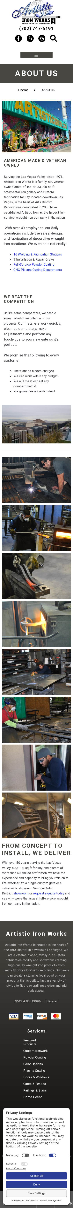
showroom (21, 893)
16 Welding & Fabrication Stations (37, 254)
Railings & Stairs (35, 1090)
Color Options (33, 1064)
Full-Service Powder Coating (34, 264)
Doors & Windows (36, 1077)
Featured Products (30, 1042)
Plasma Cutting (34, 1070)
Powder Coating (34, 1057)
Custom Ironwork (35, 1051)
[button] (36, 55)
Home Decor (32, 1097)
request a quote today (48, 893)
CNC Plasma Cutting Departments (37, 270)
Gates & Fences (34, 1084)
